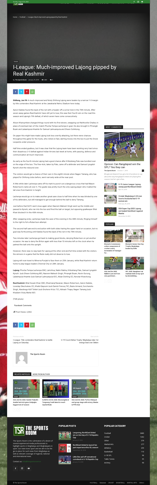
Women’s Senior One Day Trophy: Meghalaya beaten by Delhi (134, 246)
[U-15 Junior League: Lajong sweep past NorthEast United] (110, 187)
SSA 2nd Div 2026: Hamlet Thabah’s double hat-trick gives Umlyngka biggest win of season (25, 402)
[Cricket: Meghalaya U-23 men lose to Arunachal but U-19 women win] (110, 199)
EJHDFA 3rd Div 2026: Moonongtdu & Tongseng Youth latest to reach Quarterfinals (55, 402)
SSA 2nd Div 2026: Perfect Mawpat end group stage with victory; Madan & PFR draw (85, 402)
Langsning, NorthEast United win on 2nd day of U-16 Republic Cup (85, 435)
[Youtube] (142, 1)
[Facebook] (134, 1)
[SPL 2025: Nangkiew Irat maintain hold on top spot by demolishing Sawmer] (134, 263)
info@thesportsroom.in (31, 461)
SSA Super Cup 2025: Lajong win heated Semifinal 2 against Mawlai (130, 211)
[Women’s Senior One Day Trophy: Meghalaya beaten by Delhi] (134, 235)
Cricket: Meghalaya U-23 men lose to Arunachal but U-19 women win (130, 198)
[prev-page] (14, 409)
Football (22, 17)
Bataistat (103, 483)
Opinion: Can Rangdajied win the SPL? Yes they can (122, 166)
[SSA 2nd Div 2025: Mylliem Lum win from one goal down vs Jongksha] (113, 263)
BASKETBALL (120, 483)
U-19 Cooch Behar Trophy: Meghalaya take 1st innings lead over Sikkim (79, 341)
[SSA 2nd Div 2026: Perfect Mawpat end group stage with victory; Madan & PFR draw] (85, 388)
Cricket (107, 241)
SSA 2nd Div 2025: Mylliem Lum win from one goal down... (112, 274)
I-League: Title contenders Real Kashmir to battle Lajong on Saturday (32, 341)
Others (141, 483)
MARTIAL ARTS (132, 483)
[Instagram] (138, 1)
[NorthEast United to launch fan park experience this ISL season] (65, 448)
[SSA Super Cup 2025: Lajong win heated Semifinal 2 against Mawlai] (110, 211)
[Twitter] (21, 91)
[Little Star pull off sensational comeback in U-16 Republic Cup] (65, 460)
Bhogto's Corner (109, 160)
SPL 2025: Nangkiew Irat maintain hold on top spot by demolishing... (134, 274)
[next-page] (18, 409)
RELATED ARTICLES (22, 374)
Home (15, 17)
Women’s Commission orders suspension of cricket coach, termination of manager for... (112, 248)
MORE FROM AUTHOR (41, 374)
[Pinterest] (26, 91)
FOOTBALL (93, 483)
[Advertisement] (78, 37)
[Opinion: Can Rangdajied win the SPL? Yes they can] (124, 146)
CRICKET (111, 483)
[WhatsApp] (32, 91)
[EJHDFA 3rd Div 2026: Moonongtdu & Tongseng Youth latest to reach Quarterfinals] (55, 388)
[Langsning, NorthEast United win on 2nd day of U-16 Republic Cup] (65, 435)
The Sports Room (21, 80)
